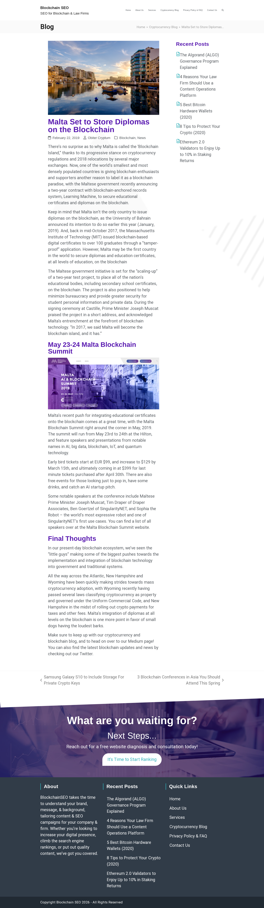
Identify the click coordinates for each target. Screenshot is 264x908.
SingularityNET (113, 508)
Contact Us (179, 845)
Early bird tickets (63, 462)
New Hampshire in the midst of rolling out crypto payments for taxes (103, 607)
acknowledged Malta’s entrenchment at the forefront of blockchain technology (100, 321)
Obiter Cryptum (99, 138)
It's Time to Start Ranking (132, 759)
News (141, 138)
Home (174, 799)
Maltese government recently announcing (119, 184)
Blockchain (127, 138)
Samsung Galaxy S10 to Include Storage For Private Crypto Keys (82, 681)
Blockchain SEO (54, 8)
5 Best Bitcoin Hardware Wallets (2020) (196, 111)
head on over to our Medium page (122, 641)
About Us (178, 808)
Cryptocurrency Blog (188, 826)
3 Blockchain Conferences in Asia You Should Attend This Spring (176, 681)
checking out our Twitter (70, 653)
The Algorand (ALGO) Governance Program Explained (199, 61)
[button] (222, 10)
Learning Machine (80, 196)
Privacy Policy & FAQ (188, 836)
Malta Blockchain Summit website (117, 527)
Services (177, 817)
